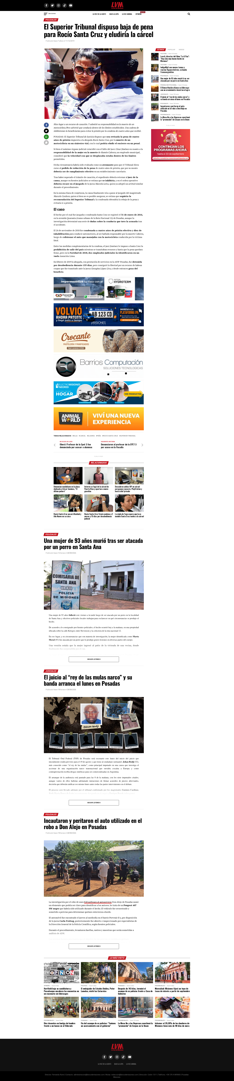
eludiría (91, 436)
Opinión (139, 13)
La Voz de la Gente (99, 14)
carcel (83, 436)
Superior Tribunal (128, 436)
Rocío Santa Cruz (110, 436)
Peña (99, 436)
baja (75, 436)
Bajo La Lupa (114, 14)
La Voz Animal (127, 14)
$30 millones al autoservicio (98, 902)
